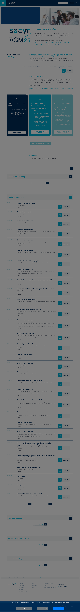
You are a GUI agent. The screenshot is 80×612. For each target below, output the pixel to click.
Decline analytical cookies (25, 608)
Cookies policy (54, 604)
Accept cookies (59, 608)
